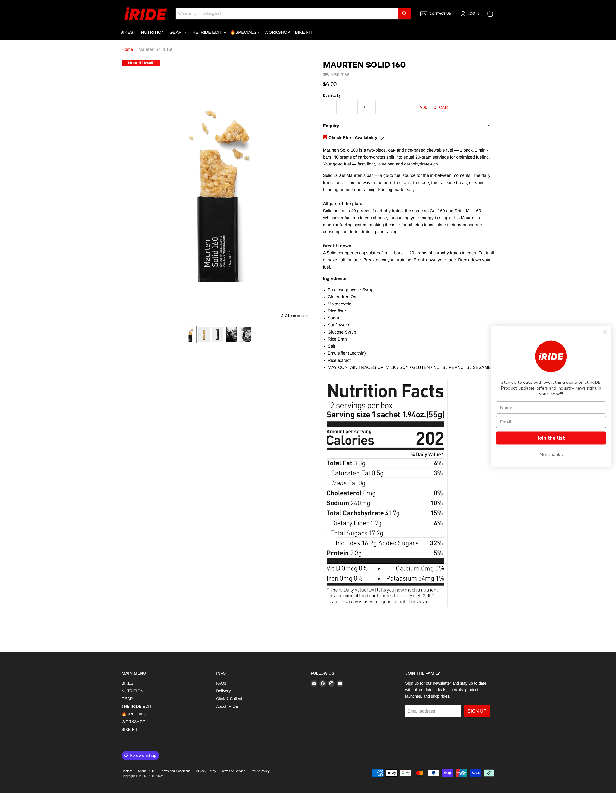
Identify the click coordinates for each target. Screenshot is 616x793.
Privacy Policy (206, 771)
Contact (127, 771)
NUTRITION (153, 32)
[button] (190, 334)
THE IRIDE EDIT (206, 32)
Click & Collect (229, 698)
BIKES (127, 32)
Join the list (551, 438)
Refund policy (260, 771)
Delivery (223, 691)
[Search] (404, 13)
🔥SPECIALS (244, 32)
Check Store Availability (352, 137)
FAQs (221, 683)
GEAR (176, 32)
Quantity (332, 95)
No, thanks (551, 454)
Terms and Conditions (175, 771)
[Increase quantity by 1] (364, 107)
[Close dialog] (605, 332)
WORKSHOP (277, 32)
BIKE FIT (304, 32)
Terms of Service (233, 771)
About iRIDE (227, 706)
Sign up (477, 711)
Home (127, 49)
